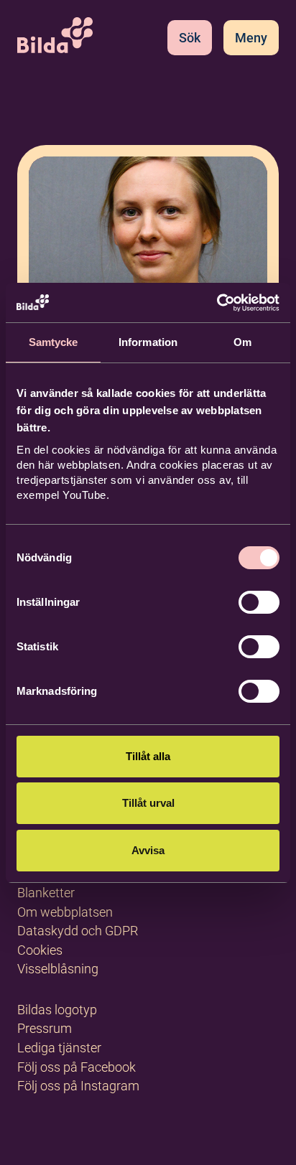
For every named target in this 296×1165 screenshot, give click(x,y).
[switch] (259, 602)
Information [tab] (148, 342)
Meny (251, 37)
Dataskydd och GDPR (77, 930)
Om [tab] (242, 342)
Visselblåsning (57, 968)
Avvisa (148, 850)
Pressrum (44, 1028)
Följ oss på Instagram (78, 1085)
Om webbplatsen (65, 912)
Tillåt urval (148, 803)
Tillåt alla (148, 756)
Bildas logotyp (57, 1009)
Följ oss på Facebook (76, 1067)
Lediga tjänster (59, 1047)
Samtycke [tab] (53, 342)
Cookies (40, 950)
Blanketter (46, 892)
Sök (189, 37)
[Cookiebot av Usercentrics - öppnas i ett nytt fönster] (216, 303)
